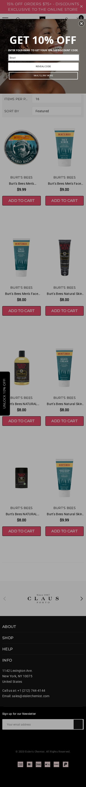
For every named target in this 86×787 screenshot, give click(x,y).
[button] (81, 23)
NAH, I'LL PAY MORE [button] (43, 75)
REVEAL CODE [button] (43, 66)
